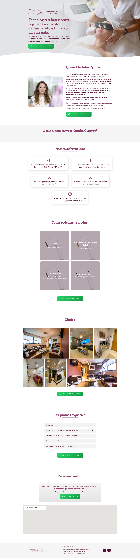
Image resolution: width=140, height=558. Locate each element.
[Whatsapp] (109, 550)
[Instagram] (104, 550)
